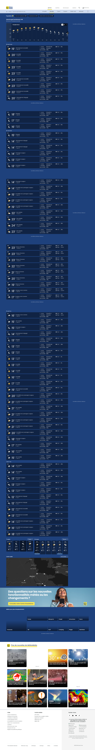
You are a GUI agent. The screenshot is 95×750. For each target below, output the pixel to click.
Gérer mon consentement (13, 722)
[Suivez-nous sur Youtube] (76, 715)
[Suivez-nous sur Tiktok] (79, 715)
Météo (10, 11)
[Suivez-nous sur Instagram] (72, 715)
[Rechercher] (79, 7)
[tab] (62, 25)
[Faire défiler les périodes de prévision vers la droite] (68, 33)
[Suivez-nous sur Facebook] (69, 715)
